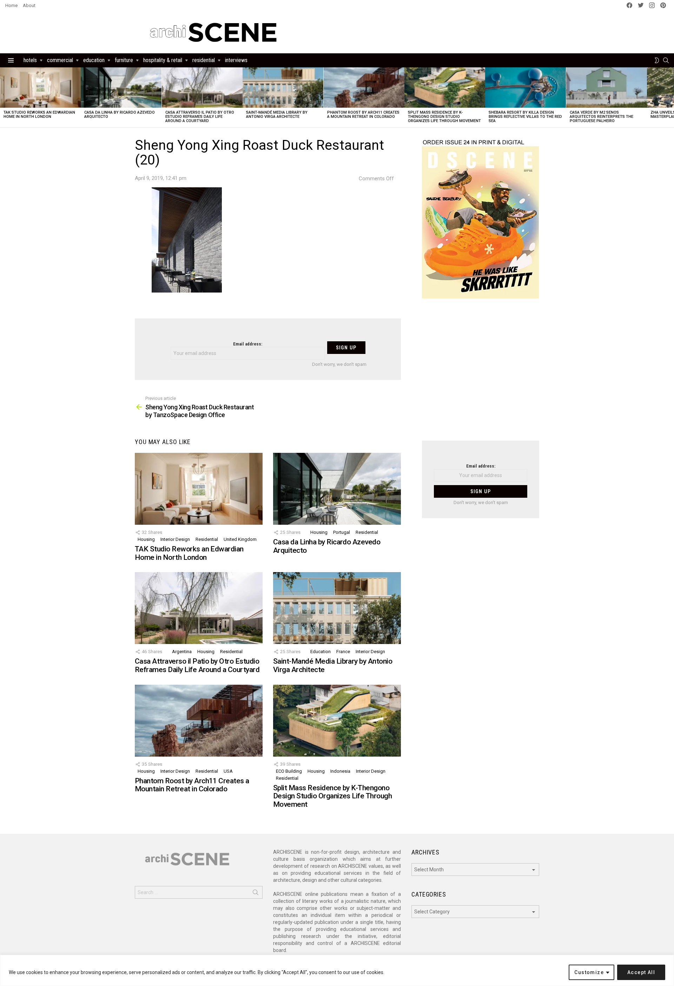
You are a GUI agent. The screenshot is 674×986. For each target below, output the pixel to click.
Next (670, 97)
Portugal (341, 532)
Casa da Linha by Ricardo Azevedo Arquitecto (119, 114)
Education (94, 60)
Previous (3, 97)
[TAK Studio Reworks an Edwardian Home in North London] (40, 87)
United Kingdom (240, 539)
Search (256, 893)
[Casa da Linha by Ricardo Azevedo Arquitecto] (121, 87)
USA (228, 771)
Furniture (124, 60)
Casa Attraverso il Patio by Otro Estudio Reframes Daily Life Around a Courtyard (199, 116)
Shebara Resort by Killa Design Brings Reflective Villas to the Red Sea (525, 116)
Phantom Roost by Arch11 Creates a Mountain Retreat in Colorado (363, 114)
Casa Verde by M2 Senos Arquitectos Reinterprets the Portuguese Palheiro (601, 116)
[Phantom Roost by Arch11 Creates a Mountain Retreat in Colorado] (364, 87)
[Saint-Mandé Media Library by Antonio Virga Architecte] (283, 87)
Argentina (182, 651)
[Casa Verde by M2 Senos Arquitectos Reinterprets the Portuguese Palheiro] (606, 87)
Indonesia (340, 771)
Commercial (60, 60)
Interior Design (175, 539)
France (343, 651)
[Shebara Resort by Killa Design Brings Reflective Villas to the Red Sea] (525, 87)
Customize (589, 972)
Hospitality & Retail (162, 60)
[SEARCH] (666, 60)
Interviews (236, 60)
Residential (203, 60)
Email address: (247, 344)
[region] (337, 970)
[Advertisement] (480, 374)
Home (11, 5)
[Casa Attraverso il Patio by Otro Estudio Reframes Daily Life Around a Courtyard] (202, 87)
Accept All (641, 972)
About (29, 5)
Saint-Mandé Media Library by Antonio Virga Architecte (277, 114)
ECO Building (289, 771)
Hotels (30, 60)
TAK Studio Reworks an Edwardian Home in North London (39, 114)
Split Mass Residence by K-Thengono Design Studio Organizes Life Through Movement (444, 116)
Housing (146, 539)
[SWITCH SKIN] (657, 60)
